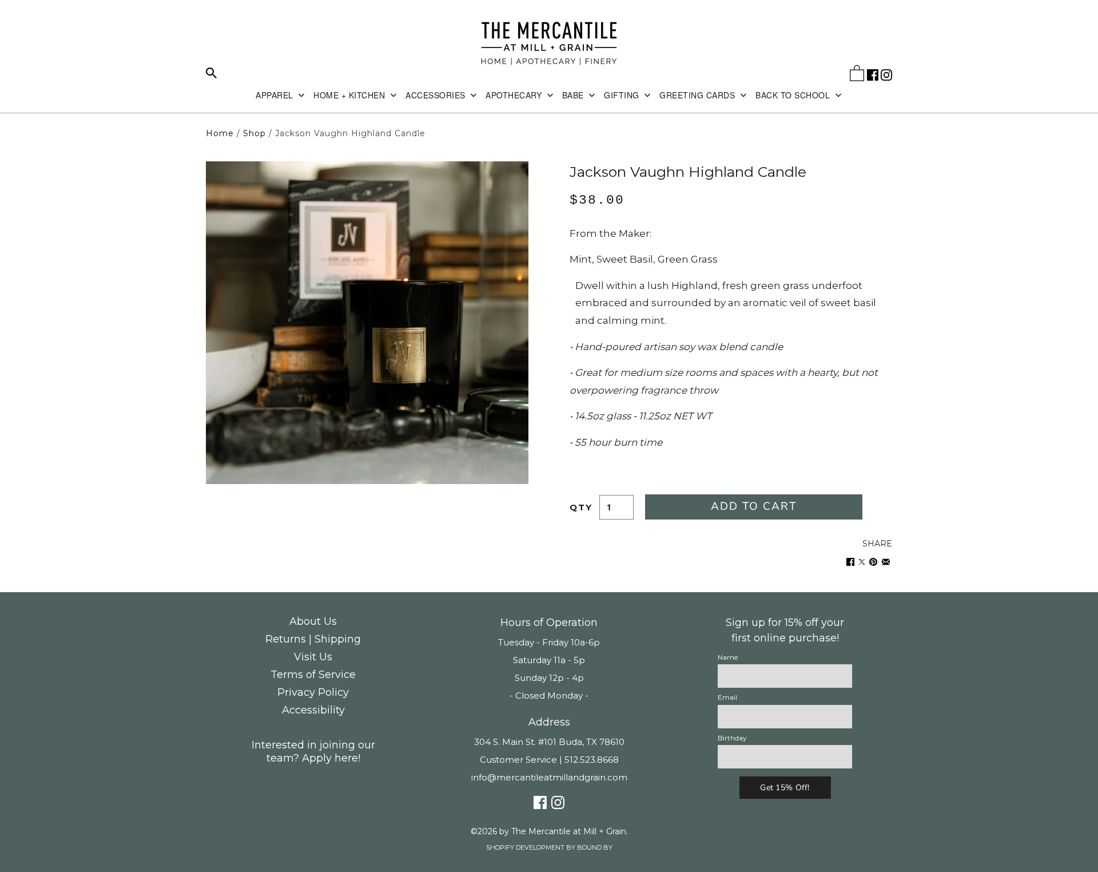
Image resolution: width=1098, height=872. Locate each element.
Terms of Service (313, 674)
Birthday (732, 738)
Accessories (436, 95)
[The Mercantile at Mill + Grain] (549, 44)
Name (728, 657)
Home (220, 133)
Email (727, 697)
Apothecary (515, 95)
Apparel (276, 95)
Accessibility (313, 710)
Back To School (794, 95)
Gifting (623, 95)
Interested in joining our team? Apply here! (313, 751)
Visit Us (313, 657)
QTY (581, 507)
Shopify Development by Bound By (549, 847)
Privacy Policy (313, 692)
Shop (254, 133)
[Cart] (857, 75)
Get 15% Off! (784, 787)
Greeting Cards (698, 95)
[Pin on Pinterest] (873, 562)
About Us (313, 621)
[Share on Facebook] (850, 562)
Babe (574, 95)
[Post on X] (862, 562)
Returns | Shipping (313, 639)
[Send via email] (886, 562)
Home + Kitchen (350, 95)
